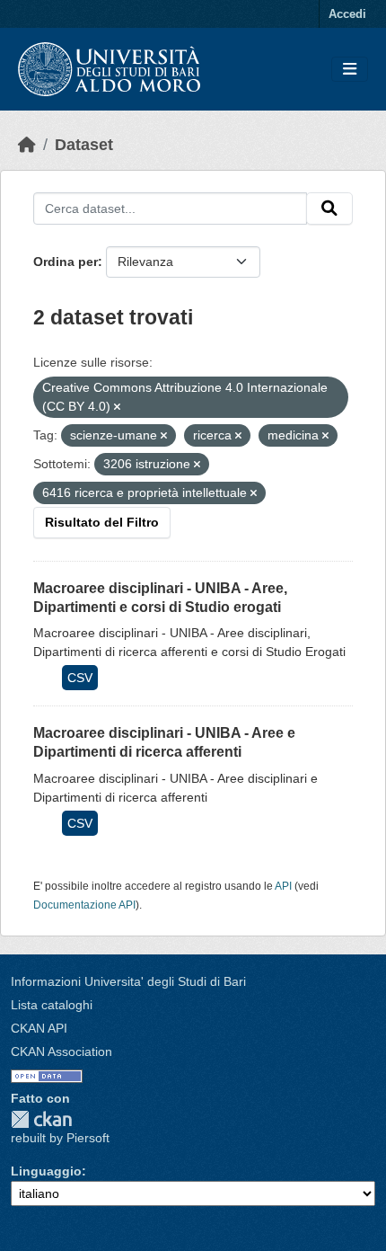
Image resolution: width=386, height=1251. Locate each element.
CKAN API (39, 1028)
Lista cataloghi (51, 1005)
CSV (79, 677)
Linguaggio (46, 1171)
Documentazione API (84, 905)
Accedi (347, 14)
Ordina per (65, 261)
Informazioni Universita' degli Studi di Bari (128, 981)
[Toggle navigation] (349, 70)
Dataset (84, 145)
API (283, 886)
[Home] (27, 145)
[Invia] (329, 208)
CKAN (41, 1119)
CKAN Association (61, 1051)
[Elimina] (117, 407)
